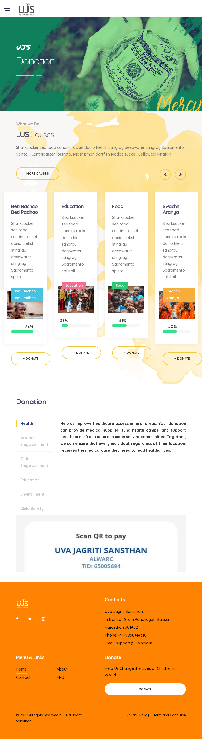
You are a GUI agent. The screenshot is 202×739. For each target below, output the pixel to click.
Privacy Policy (138, 715)
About (62, 669)
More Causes (37, 173)
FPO (60, 677)
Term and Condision (169, 715)
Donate (145, 689)
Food (117, 206)
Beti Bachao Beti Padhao (24, 209)
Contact (23, 677)
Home (21, 669)
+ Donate (31, 358)
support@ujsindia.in (134, 643)
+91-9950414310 (132, 635)
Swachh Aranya (171, 209)
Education (73, 206)
